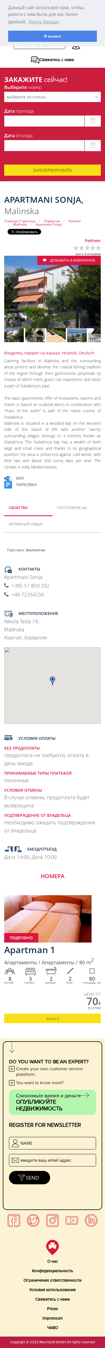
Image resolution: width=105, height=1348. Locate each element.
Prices (52, 1308)
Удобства (18, 507)
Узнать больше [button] (43, 22)
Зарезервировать (52, 170)
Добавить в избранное (72, 260)
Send (32, 1177)
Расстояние (72, 507)
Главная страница (20, 221)
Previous (11, 295)
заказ (52, 1018)
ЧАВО (52, 1327)
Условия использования (52, 1289)
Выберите (23, 87)
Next (94, 295)
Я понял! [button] (52, 36)
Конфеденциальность (52, 1270)
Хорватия (52, 221)
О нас (52, 1261)
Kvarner (75, 221)
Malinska (20, 224)
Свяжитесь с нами (52, 1299)
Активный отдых (26, 523)
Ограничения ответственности (52, 1280)
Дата (19, 111)
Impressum (53, 1318)
